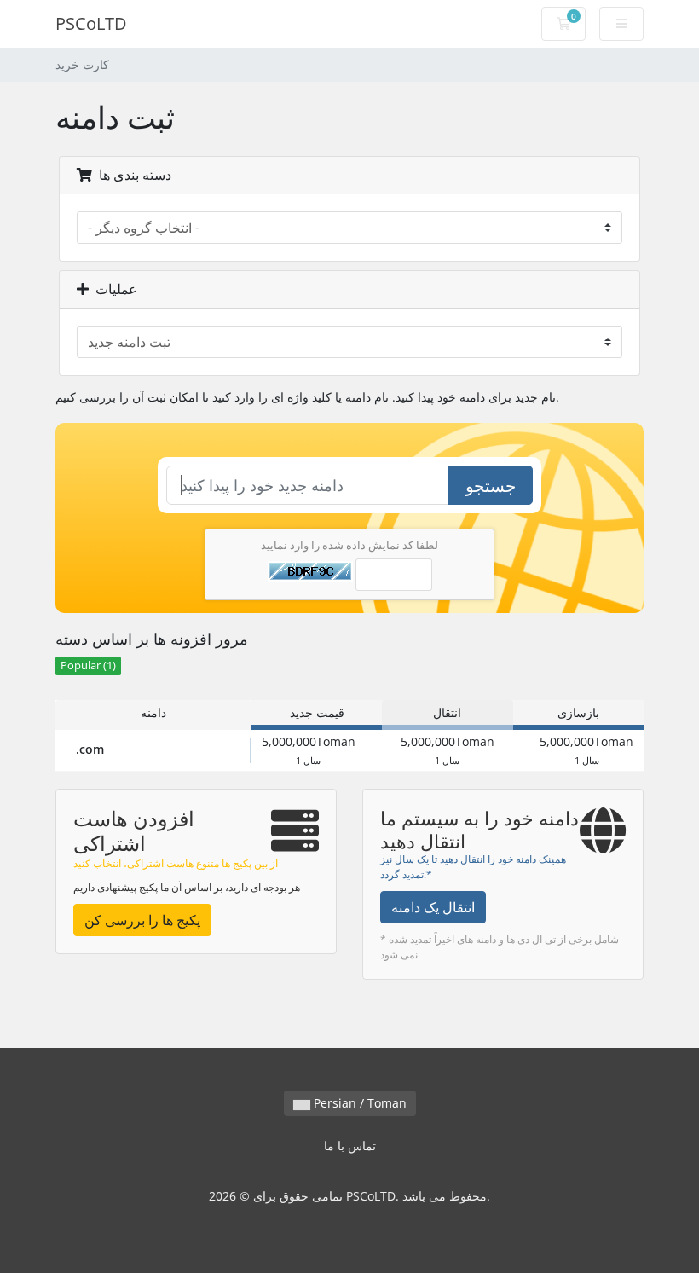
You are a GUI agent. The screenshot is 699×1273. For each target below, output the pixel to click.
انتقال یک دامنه (433, 907)
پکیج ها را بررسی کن (142, 920)
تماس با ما (350, 1145)
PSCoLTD (91, 23)
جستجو (490, 485)
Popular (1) (88, 665)
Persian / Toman (358, 1103)
